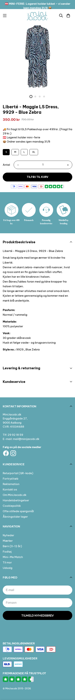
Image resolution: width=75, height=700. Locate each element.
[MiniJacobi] (37, 15)
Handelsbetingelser (16, 500)
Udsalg (7, 568)
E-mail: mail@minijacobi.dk (21, 439)
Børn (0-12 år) (12, 546)
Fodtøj (7, 551)
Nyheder (8, 535)
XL (33, 152)
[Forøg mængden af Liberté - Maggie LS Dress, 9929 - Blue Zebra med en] (68, 165)
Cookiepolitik (12, 505)
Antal (6, 164)
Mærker (8, 540)
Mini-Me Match (13, 557)
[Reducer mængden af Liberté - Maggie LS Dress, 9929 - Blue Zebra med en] (18, 165)
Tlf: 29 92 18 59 (13, 434)
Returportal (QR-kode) (18, 473)
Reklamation (11, 484)
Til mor (7, 562)
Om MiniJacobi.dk (14, 495)
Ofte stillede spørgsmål (18, 511)
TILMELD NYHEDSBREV (37, 615)
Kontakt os (10, 489)
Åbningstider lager (15, 516)
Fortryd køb (10, 478)
